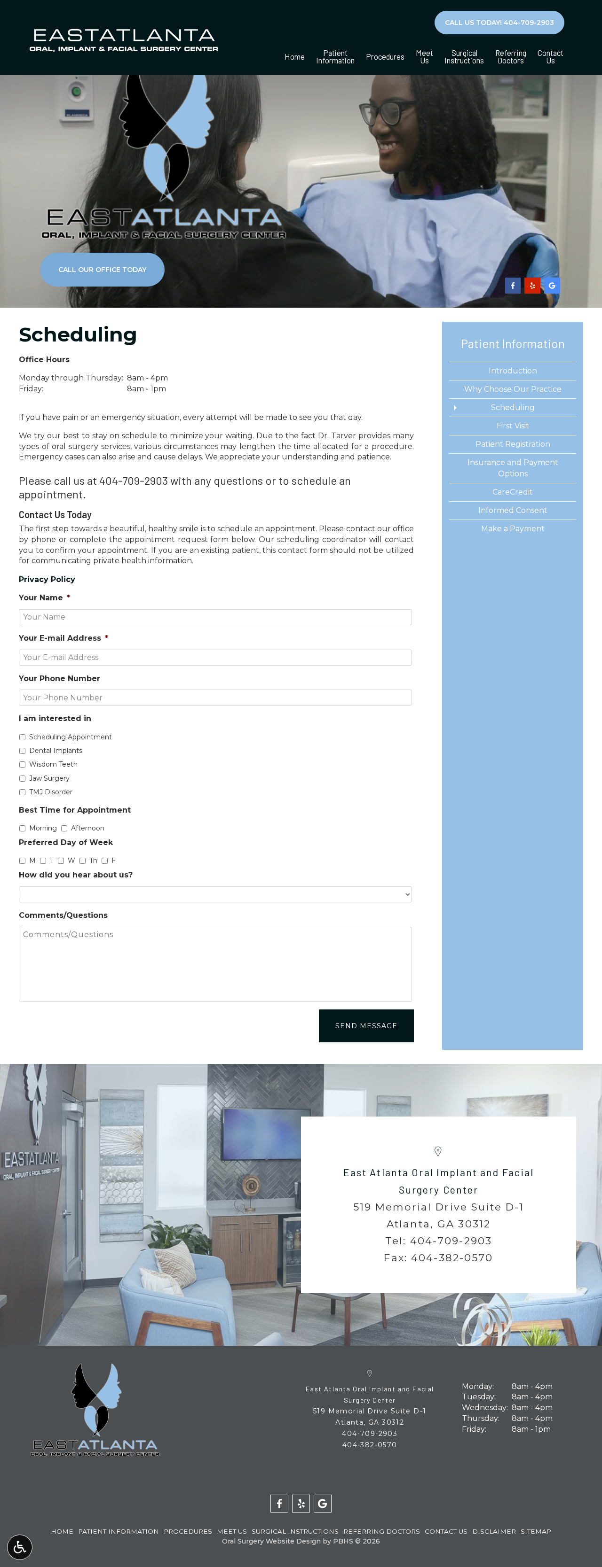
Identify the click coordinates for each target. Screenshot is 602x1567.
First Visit (513, 425)
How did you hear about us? (76, 874)
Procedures (385, 56)
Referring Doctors (381, 1531)
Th (93, 860)
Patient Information (513, 343)
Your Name (44, 597)
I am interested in (55, 718)
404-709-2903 (133, 480)
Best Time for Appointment (75, 810)
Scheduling (513, 407)
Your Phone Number (59, 678)
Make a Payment (513, 528)
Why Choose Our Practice (513, 389)
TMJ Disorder (50, 792)
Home (295, 56)
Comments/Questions (63, 915)
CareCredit (512, 492)
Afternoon (87, 828)
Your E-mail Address (63, 638)
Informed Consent (512, 510)
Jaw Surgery (49, 778)
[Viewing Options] (19, 1547)
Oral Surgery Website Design (271, 1541)
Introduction (513, 370)
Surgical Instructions (295, 1531)
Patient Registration (512, 444)
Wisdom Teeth (53, 764)
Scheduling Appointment (70, 737)
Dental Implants (55, 750)
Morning (43, 828)
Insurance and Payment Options (512, 468)
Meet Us (232, 1531)
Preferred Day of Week (66, 842)
